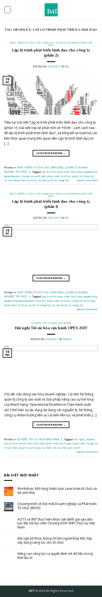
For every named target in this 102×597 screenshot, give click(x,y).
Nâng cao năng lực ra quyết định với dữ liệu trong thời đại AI (55, 556)
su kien (47, 448)
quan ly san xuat (30, 448)
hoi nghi (79, 439)
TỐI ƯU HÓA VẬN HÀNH (56, 323)
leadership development (19, 301)
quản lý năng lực (83, 176)
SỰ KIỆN (36, 323)
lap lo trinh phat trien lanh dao (62, 172)
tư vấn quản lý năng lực (53, 180)
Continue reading (51, 153)
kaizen (90, 439)
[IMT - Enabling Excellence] (51, 10)
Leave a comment (87, 180)
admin (67, 339)
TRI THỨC (21, 172)
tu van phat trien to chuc (20, 180)
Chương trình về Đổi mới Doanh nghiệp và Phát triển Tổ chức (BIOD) (57, 506)
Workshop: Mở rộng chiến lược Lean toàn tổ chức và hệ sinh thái (57, 491)
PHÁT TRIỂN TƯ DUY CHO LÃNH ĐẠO (32, 42)
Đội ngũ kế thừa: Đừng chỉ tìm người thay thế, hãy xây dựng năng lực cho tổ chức (54, 540)
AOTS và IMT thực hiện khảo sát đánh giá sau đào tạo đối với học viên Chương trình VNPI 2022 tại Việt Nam (56, 524)
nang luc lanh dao (33, 176)
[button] (7, 10)
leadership (90, 296)
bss (67, 66)
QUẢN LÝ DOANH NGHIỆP (71, 42)
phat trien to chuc (58, 176)
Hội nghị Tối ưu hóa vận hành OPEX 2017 (51, 328)
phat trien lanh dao (58, 443)
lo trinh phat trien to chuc (53, 301)
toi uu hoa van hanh (67, 448)
